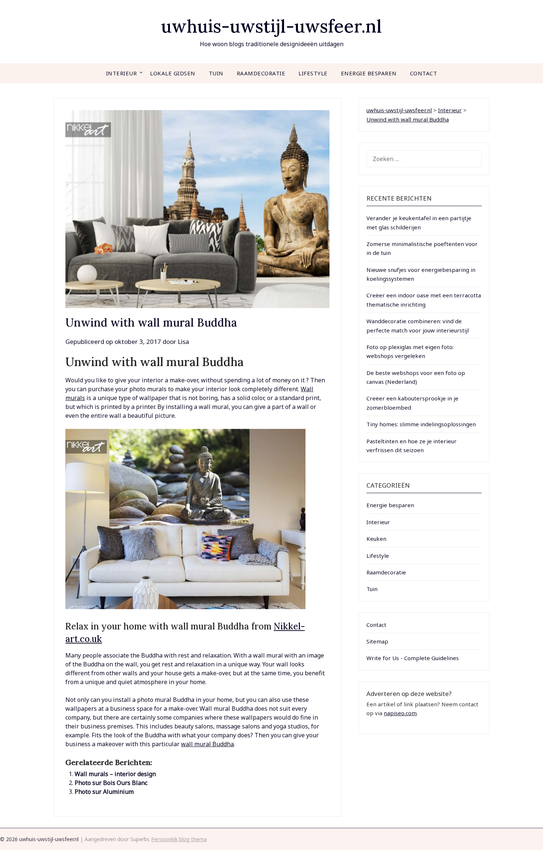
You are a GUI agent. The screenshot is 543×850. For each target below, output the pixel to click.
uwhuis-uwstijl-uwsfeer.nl (271, 26)
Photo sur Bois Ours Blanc (111, 783)
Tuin (216, 73)
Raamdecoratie (261, 73)
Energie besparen (369, 73)
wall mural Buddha (207, 744)
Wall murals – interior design (115, 774)
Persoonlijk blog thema (179, 839)
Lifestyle (313, 73)
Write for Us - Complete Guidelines (412, 658)
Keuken (376, 538)
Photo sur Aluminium (104, 792)
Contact (423, 73)
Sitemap (377, 641)
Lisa (183, 341)
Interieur (121, 73)
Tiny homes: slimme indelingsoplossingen (421, 424)
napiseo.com (400, 713)
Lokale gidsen (172, 73)
